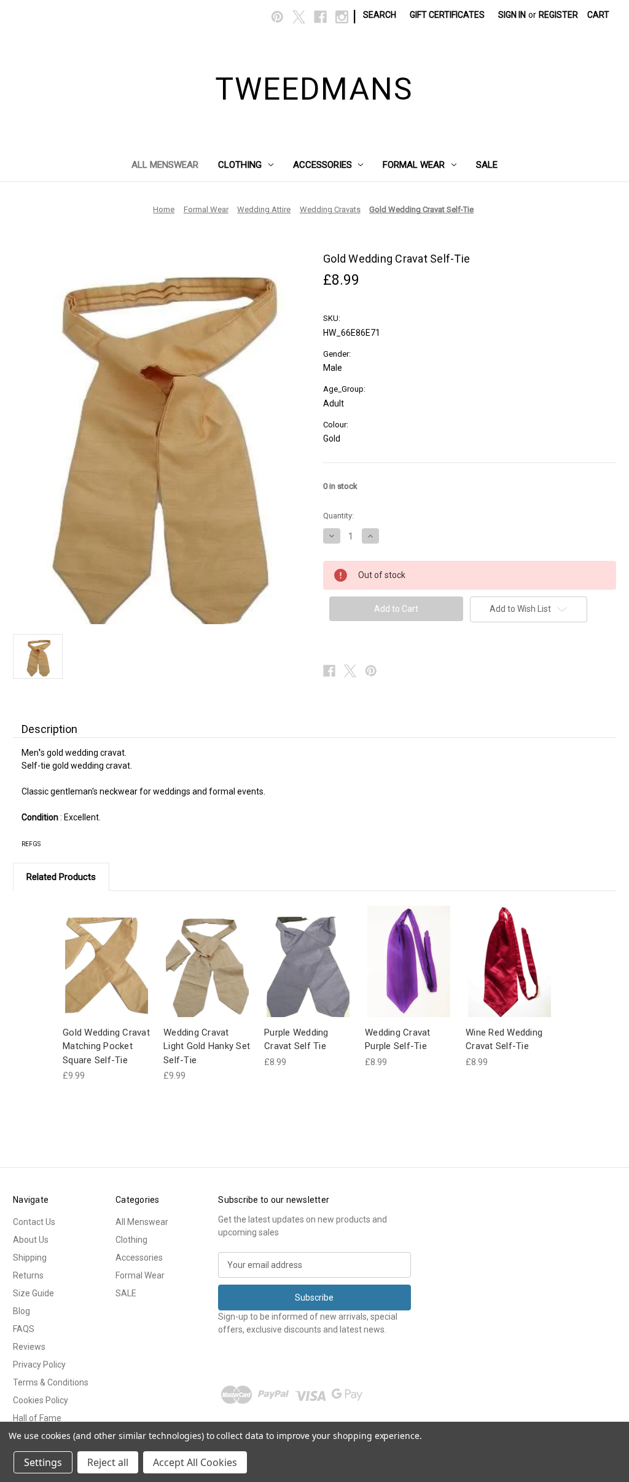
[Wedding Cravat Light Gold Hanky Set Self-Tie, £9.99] (207, 961)
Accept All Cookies (195, 1462)
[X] (298, 16)
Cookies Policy (40, 1400)
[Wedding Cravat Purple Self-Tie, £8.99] (409, 961)
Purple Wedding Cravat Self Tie (296, 1039)
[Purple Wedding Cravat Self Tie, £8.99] (308, 961)
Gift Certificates (447, 15)
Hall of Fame (37, 1418)
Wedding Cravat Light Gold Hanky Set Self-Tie (206, 1046)
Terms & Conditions (50, 1382)
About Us (31, 1240)
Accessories (322, 164)
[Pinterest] (277, 16)
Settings (43, 1462)
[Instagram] (341, 16)
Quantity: (338, 515)
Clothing (240, 164)
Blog (21, 1311)
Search (379, 15)
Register (558, 15)
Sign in (512, 15)
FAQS (23, 1329)
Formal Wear (414, 164)
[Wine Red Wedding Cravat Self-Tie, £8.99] (509, 961)
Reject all (107, 1462)
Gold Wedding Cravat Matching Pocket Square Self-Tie (106, 1046)
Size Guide (33, 1293)
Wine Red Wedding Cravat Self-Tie (504, 1039)
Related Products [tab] (61, 876)
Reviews (29, 1347)
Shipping (30, 1257)
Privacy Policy (39, 1364)
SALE (487, 164)
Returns (28, 1275)
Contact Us (34, 1222)
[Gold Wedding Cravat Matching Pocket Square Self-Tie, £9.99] (106, 961)
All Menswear (164, 164)
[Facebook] (320, 16)
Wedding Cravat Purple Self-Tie (398, 1039)
